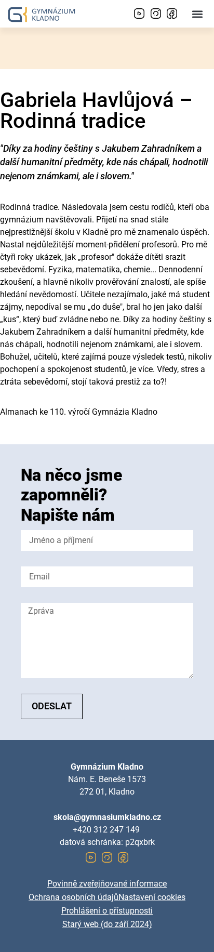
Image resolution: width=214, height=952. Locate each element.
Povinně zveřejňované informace (107, 884)
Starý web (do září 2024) (107, 924)
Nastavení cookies (151, 897)
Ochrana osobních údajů (73, 897)
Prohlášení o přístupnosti (107, 911)
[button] (197, 13)
